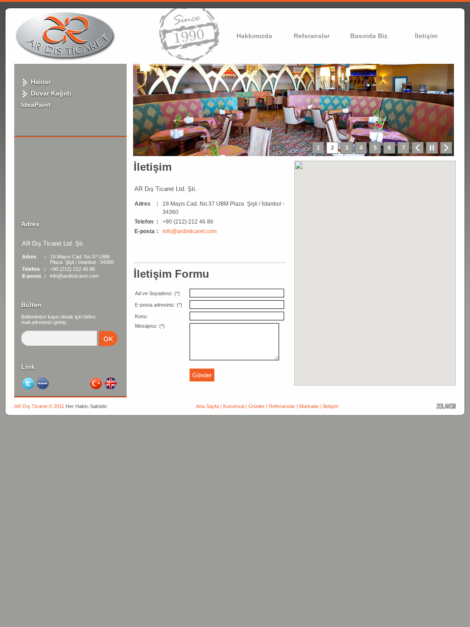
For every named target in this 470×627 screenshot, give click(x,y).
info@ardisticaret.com (189, 231)
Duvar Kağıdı (50, 93)
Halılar (39, 81)
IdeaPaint (35, 104)
